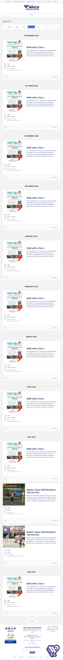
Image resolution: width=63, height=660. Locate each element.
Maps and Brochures (32, 643)
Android (50, 631)
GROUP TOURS (30, 1)
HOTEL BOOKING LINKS (19, 1)
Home (14, 656)
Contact (41, 656)
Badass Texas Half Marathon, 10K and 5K (41, 491)
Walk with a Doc (35, 47)
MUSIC (49, 1)
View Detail (55, 77)
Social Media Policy (31, 656)
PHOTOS (55, 1)
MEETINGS (8, 1)
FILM (44, 1)
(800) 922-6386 (30, 630)
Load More (31, 621)
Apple (55, 629)
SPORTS (39, 1)
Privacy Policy (21, 656)
